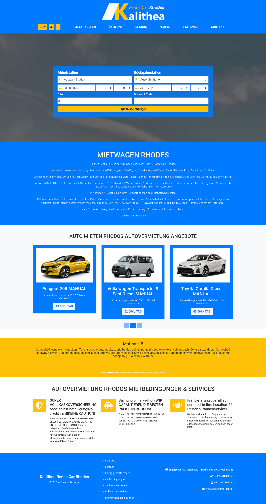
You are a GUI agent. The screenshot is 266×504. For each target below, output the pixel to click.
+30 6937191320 (223, 482)
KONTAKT (217, 27)
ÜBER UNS (116, 27)
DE (41, 27)
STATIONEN (190, 27)
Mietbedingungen (115, 479)
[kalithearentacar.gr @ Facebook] (58, 27)
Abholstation (68, 72)
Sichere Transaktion (116, 491)
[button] (48, 356)
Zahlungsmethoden (116, 485)
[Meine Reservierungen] (51, 27)
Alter (61, 94)
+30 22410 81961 (223, 476)
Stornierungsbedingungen (119, 497)
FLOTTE (165, 27)
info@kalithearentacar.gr (219, 488)
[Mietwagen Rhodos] (133, 11)
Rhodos (141, 27)
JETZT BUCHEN (85, 27)
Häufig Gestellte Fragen (117, 473)
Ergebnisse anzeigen (133, 109)
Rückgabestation (147, 72)
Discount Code (143, 94)
